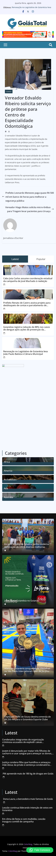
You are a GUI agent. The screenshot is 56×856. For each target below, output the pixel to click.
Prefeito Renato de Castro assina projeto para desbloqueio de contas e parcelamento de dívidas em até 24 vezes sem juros (26, 304)
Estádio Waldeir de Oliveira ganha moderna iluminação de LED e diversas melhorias (26, 545)
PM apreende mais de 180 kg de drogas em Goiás (28, 773)
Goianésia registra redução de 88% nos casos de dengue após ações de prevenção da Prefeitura (26, 328)
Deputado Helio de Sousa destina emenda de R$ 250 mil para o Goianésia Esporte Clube (27, 718)
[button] (39, 850)
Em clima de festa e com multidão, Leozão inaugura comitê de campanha (23, 820)
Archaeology (10, 479)
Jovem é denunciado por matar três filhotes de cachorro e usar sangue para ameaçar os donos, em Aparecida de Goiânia (27, 752)
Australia (8, 497)
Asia (6, 488)
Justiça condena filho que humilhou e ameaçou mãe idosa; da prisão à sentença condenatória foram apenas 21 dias (26, 763)
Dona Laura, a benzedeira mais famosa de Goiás (28, 799)
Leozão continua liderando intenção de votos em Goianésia (27, 809)
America (8, 470)
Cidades (8, 91)
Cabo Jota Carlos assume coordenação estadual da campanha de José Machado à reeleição (27, 279)
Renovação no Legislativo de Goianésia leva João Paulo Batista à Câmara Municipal (31, 8)
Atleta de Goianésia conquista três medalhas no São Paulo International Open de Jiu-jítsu (27, 670)
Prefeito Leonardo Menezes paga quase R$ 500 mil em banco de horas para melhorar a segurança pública (29, 196)
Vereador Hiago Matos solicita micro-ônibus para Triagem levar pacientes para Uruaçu (28, 209)
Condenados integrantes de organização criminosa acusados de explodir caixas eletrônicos (23, 741)
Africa (7, 461)
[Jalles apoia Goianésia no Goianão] (28, 581)
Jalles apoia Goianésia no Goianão (21, 600)
